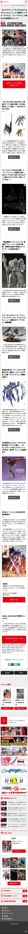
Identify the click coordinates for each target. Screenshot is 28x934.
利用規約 (6, 916)
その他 (3, 23)
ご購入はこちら (7, 708)
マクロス (3, 25)
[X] (12, 664)
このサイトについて (9, 913)
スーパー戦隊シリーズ (20, 25)
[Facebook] (9, 664)
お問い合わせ (7, 910)
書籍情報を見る (13, 883)
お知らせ (6, 908)
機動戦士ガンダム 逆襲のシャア (15, 23)
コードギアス (10, 25)
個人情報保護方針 (8, 919)
